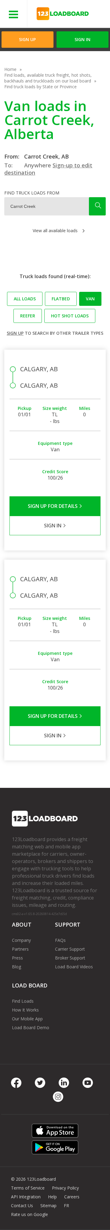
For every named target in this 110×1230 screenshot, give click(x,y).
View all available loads (55, 230)
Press (17, 958)
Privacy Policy (65, 1188)
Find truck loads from (31, 193)
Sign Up (27, 39)
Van (90, 299)
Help (52, 1197)
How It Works (25, 1010)
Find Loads (23, 1001)
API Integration (26, 1197)
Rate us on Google (29, 1214)
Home (10, 69)
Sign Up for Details (53, 506)
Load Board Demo (30, 1027)
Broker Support (70, 958)
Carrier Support (70, 949)
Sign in (82, 39)
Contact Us (22, 1205)
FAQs (60, 940)
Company (21, 940)
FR (66, 1205)
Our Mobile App (27, 1019)
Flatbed (61, 299)
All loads (25, 299)
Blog (16, 967)
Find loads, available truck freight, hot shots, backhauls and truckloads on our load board (48, 78)
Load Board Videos (74, 967)
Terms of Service (28, 1188)
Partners (20, 949)
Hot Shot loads (70, 316)
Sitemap (48, 1205)
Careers (71, 1197)
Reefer (27, 316)
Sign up (15, 333)
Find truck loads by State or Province (40, 86)
